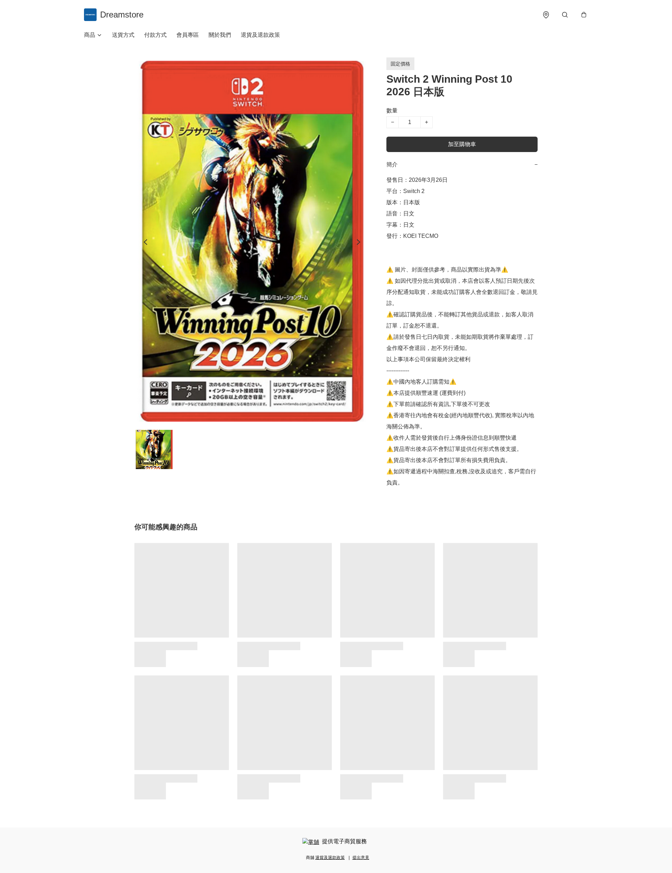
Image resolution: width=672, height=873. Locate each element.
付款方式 (155, 35)
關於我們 (220, 35)
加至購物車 (462, 144)
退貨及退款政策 (260, 35)
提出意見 (360, 857)
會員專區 (187, 35)
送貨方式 (123, 35)
